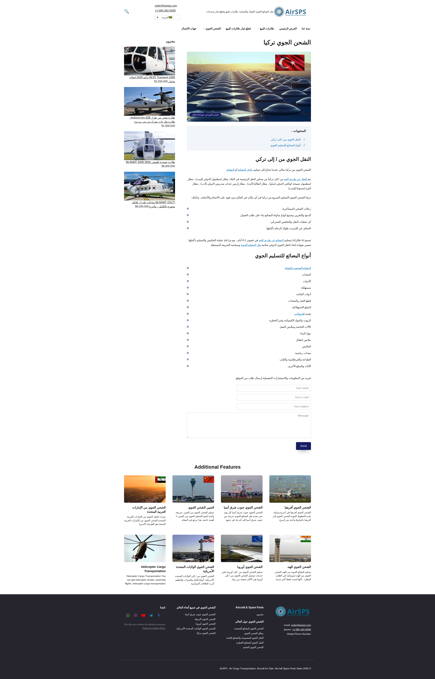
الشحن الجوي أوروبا (250, 567)
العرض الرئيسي (288, 28)
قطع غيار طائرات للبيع (238, 28)
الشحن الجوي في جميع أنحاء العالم (205, 115)
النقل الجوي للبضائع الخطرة (250, 642)
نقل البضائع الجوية (251, 245)
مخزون (260, 614)
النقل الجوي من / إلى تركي (286, 139)
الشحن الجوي (213, 28)
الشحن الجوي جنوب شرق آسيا (243, 507)
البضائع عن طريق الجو (271, 240)
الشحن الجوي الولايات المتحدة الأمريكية (195, 628)
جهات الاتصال (188, 28)
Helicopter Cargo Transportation (153, 569)
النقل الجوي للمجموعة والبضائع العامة (245, 637)
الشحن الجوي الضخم (253, 647)
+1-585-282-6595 (165, 10)
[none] (168, 17)
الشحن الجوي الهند (299, 567)
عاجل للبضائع (245, 169)
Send (303, 445)
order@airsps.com (166, 5)
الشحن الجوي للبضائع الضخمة (249, 628)
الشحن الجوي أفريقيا (298, 507)
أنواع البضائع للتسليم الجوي (285, 145)
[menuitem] (168, 17)
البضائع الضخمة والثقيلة (298, 268)
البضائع (230, 169)
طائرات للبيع (267, 28)
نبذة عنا (306, 28)
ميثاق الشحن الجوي (254, 633)
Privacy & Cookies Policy (153, 628)
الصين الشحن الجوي (201, 507)
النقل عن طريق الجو (295, 179)
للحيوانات (299, 313)
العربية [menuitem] (165, 17)
